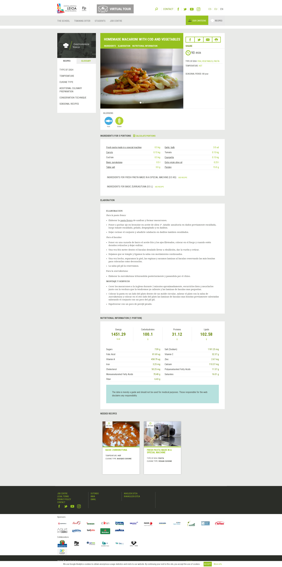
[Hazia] (77, 523)
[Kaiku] (120, 523)
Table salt (110, 167)
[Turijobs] (91, 530)
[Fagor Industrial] (148, 523)
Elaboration (124, 46)
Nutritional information (144, 46)
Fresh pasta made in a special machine (124, 147)
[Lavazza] (120, 529)
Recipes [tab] (66, 61)
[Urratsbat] (62, 552)
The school (63, 21)
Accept (207, 564)
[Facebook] (178, 9)
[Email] (208, 39)
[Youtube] (192, 9)
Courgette (169, 157)
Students (100, 21)
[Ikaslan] (120, 544)
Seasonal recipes (69, 103)
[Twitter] (185, 9)
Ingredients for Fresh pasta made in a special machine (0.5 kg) (142, 177)
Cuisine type (66, 82)
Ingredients (110, 46)
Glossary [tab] (86, 61)
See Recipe (182, 177)
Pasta (216, 61)
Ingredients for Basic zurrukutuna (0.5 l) (130, 186)
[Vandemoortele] (163, 523)
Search (156, 9)
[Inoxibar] (220, 523)
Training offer (82, 21)
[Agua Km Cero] (62, 530)
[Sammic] (62, 523)
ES (210, 9)
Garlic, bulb (170, 147)
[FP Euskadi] (77, 544)
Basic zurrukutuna (114, 162)
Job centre (116, 21)
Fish (199, 61)
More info (218, 564)
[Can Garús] (191, 523)
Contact (61, 502)
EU (215, 9)
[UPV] (134, 544)
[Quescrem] (77, 531)
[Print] (216, 39)
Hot (200, 66)
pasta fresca (126, 220)
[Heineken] (91, 523)
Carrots (109, 152)
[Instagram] (198, 9)
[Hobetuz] (105, 544)
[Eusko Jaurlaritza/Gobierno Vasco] (62, 544)
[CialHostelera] (105, 523)
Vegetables (207, 61)
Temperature (66, 76)
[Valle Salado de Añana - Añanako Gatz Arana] (205, 523)
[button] (106, 78)
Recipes (218, 20)
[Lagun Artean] (177, 523)
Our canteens (199, 20)
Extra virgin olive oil (173, 162)
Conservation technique (72, 97)
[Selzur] (134, 523)
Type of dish (66, 69)
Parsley (168, 167)
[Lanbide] (91, 544)
